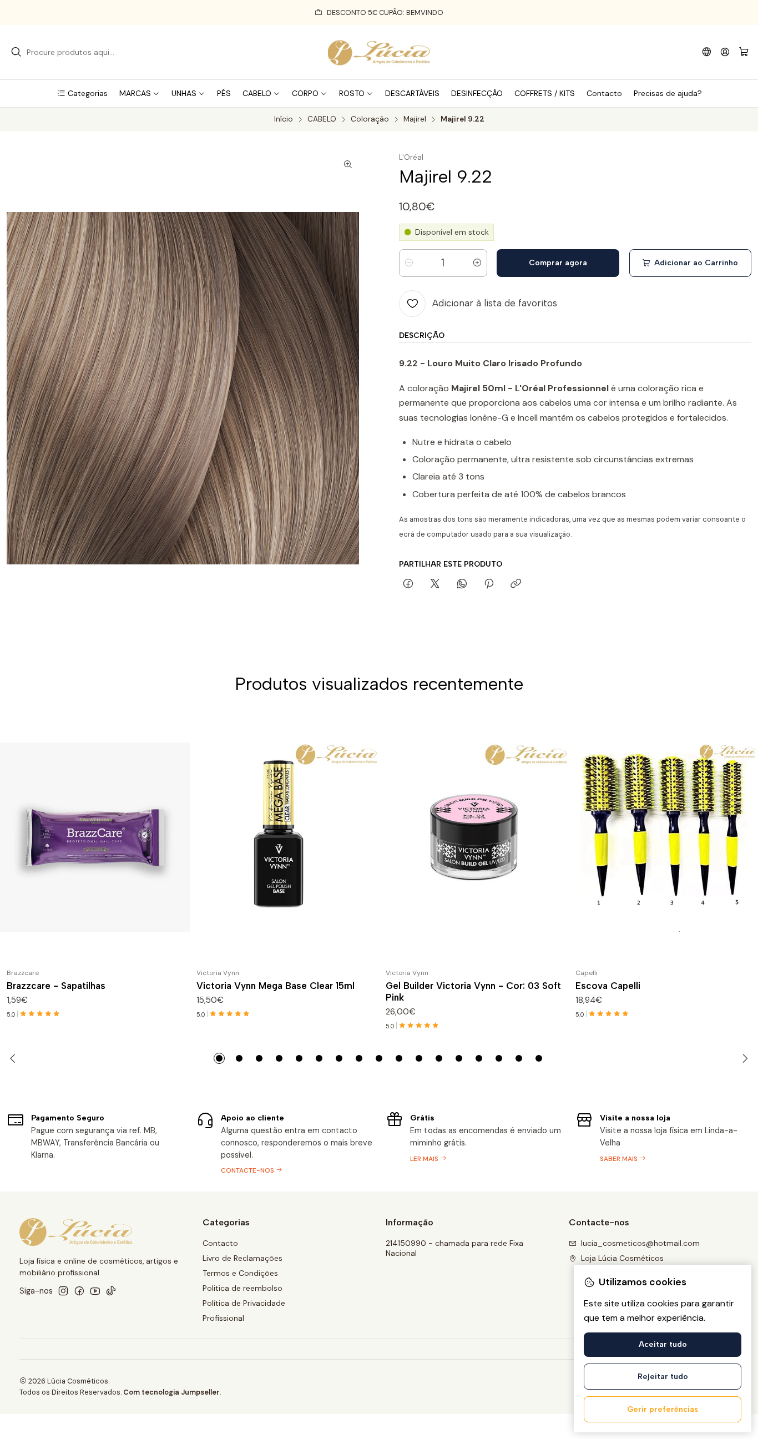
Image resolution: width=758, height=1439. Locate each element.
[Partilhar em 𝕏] (435, 584)
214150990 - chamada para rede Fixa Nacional (454, 1248)
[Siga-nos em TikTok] (111, 1290)
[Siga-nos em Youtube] (95, 1290)
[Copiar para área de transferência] (516, 584)
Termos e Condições (240, 1273)
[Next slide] (743, 1058)
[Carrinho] (743, 52)
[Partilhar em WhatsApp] (462, 584)
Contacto (220, 1243)
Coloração (370, 119)
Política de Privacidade (244, 1303)
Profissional (223, 1318)
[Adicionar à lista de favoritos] (176, 837)
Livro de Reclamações (242, 1258)
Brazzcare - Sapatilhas (56, 985)
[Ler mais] (474, 1142)
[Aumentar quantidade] (477, 263)
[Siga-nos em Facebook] (79, 1290)
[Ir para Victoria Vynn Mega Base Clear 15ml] (285, 837)
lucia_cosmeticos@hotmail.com (640, 1243)
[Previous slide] (15, 1058)
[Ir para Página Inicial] (378, 52)
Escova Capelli (607, 985)
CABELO (321, 119)
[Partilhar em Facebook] (408, 584)
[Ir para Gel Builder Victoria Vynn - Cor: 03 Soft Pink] (474, 837)
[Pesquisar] (16, 52)
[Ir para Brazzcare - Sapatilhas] (95, 837)
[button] (82, 93)
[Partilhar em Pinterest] (488, 584)
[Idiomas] (706, 51)
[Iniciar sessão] (724, 51)
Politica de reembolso (242, 1288)
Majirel (414, 119)
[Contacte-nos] (284, 1142)
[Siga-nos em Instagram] (63, 1290)
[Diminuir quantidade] (409, 263)
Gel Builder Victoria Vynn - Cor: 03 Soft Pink (473, 991)
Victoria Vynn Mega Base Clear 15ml (275, 985)
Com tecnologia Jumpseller (171, 1392)
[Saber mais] (663, 1142)
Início (283, 119)
